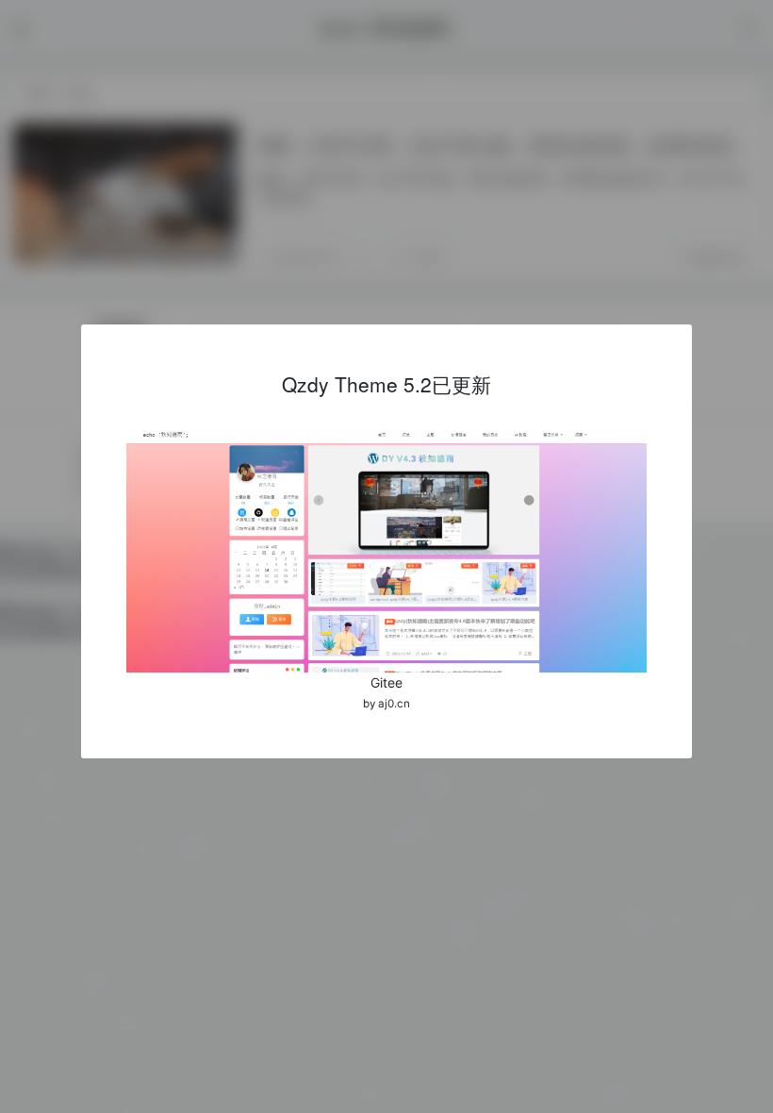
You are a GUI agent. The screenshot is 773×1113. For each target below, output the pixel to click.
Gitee (386, 682)
